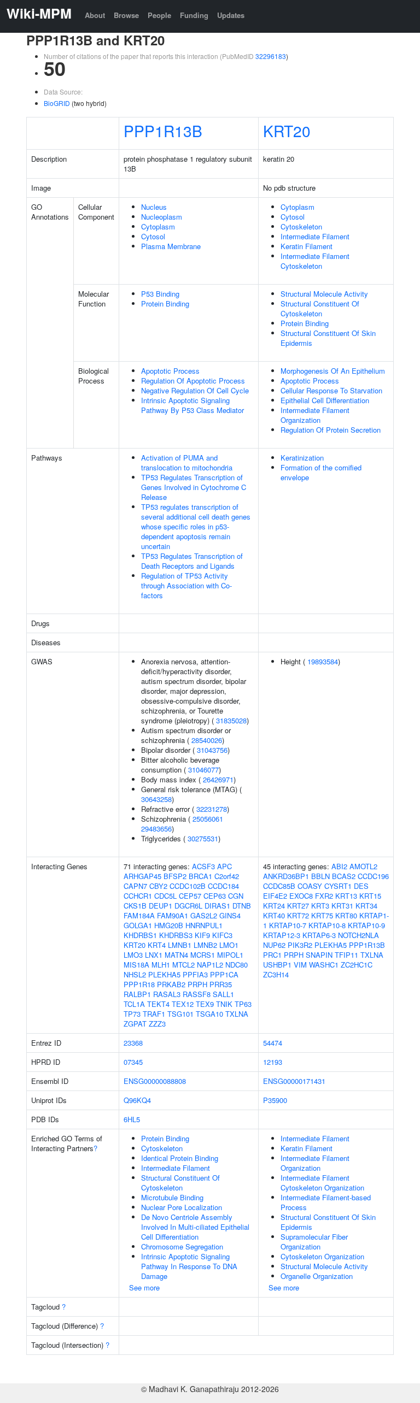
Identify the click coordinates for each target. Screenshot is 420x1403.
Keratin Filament (306, 246)
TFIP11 (346, 955)
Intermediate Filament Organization (315, 415)
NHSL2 (135, 974)
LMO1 (228, 945)
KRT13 (346, 896)
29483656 (156, 828)
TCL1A (134, 1004)
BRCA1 (200, 876)
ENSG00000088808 (155, 1081)
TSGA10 (209, 1014)
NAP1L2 (210, 964)
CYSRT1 (338, 886)
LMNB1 (179, 945)
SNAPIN (319, 955)
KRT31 (342, 905)
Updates (230, 15)
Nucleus (154, 207)
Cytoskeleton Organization (322, 1256)
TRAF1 (154, 1014)
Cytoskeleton (301, 226)
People (159, 15)
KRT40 (274, 915)
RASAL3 (166, 994)
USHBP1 (277, 964)
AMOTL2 (363, 866)
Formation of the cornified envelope (321, 472)
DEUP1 (160, 905)
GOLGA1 (138, 925)
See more (144, 1287)
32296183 (270, 56)
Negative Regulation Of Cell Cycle (195, 390)
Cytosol (153, 236)
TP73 (132, 1014)
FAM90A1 (172, 915)
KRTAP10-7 (287, 925)
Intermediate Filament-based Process (326, 1202)
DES (361, 886)
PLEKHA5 (164, 974)
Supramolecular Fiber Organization (314, 1241)
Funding (194, 15)
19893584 (322, 661)
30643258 (156, 799)
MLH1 (160, 964)
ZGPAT (135, 1023)
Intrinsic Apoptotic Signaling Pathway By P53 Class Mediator (192, 405)
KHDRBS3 (175, 935)
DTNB (241, 905)
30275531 (203, 838)
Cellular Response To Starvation (331, 390)
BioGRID (57, 103)
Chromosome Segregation (182, 1246)
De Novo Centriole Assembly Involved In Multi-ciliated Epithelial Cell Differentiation (195, 1227)
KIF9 (202, 935)
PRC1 (272, 955)
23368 (133, 1042)
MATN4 (176, 955)
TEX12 (183, 1004)
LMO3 (133, 955)
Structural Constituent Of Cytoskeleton (320, 308)
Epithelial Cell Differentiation (325, 400)
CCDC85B (279, 886)
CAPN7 (135, 886)
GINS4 (230, 915)
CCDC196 (373, 876)
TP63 (243, 1004)
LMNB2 (205, 945)
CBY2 (158, 886)
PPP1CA (224, 974)
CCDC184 (223, 886)
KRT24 (274, 905)
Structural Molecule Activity (324, 293)
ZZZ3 (157, 1023)
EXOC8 (301, 896)
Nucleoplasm (161, 216)
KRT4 (157, 945)
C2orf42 (226, 876)
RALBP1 (137, 994)
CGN (235, 896)
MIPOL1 (230, 955)
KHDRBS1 (140, 935)
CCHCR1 (138, 896)
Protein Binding (165, 303)
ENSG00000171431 (294, 1081)
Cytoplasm (158, 226)
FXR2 (324, 896)
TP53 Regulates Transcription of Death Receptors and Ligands (192, 561)
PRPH (197, 984)
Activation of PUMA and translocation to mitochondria (186, 462)
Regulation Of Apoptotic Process (193, 380)
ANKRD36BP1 (286, 876)
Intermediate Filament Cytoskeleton (315, 261)
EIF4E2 (275, 896)
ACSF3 (203, 866)
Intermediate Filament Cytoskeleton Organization (322, 1182)
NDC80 (236, 964)
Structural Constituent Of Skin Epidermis (328, 338)
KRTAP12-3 (281, 935)
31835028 (231, 720)
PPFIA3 (195, 974)
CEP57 (190, 896)
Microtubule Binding (172, 1197)
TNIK (224, 1004)
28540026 (206, 740)
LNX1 (153, 955)
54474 (272, 1042)
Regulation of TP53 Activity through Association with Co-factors (186, 585)
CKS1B (135, 905)
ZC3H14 (276, 974)
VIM (300, 964)
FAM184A (139, 915)
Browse (126, 15)
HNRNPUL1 (204, 925)
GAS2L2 (203, 915)
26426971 (218, 779)
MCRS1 (202, 955)
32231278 (211, 809)
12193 (272, 1062)
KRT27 (298, 905)
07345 (133, 1062)
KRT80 (346, 915)
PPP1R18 (139, 984)
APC (224, 866)
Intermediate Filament (315, 236)
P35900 (275, 1100)
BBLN (320, 876)
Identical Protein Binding (179, 1158)
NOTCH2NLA (358, 935)
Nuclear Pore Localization (181, 1207)
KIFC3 (222, 935)
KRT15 (370, 896)
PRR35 (220, 984)
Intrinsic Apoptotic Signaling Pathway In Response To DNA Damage (189, 1266)
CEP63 (214, 896)
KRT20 (287, 131)
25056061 (207, 818)
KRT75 (322, 915)
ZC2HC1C (356, 964)
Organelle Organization (317, 1276)
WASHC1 (324, 964)
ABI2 (339, 866)
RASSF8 (197, 994)
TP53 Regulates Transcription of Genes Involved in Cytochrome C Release (193, 487)
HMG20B (168, 925)
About (95, 15)
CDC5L (165, 896)
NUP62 (274, 945)
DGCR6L (188, 905)
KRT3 (320, 905)
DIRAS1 (217, 905)
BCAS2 (343, 876)
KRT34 (366, 905)
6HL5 (132, 1119)
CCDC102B (188, 886)
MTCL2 (183, 964)
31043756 (212, 750)
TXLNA (236, 1014)
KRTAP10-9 (366, 925)
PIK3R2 (300, 945)
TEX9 (205, 1004)
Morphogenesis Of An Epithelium (333, 371)
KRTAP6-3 (319, 935)
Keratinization (302, 457)
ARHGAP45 (142, 876)
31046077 (203, 769)
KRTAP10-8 (327, 925)
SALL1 (223, 994)
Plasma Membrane (171, 246)
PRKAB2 (171, 984)
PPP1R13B (163, 131)
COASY (310, 886)
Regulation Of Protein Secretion (331, 430)
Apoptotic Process (170, 371)
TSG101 (180, 1014)
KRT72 (298, 915)
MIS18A (136, 964)
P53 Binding (160, 293)
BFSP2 (175, 876)
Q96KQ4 (137, 1100)
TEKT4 (158, 1004)
